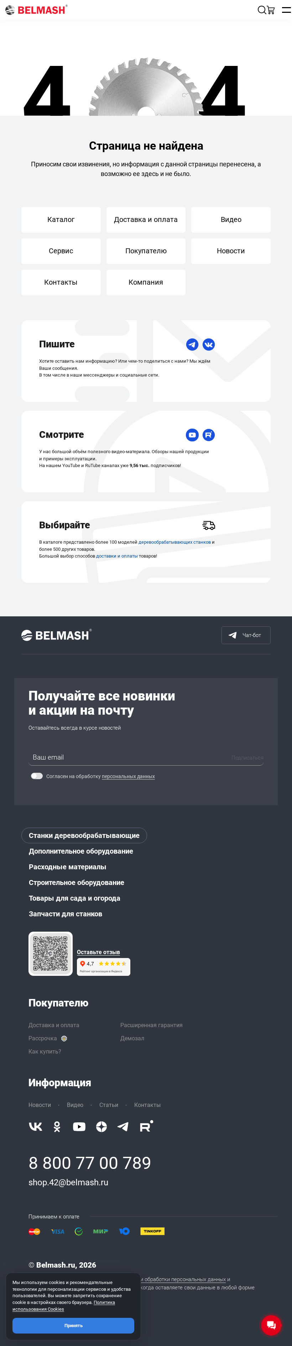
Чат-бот (252, 635)
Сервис (61, 251)
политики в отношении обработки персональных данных (157, 1279)
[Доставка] (208, 525)
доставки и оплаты (117, 556)
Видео (231, 219)
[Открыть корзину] (270, 9)
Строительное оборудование (76, 882)
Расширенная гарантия (151, 1025)
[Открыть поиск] (262, 9)
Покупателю (146, 251)
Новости (231, 251)
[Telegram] (192, 344)
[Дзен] (101, 1126)
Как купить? (44, 1051)
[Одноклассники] (57, 1126)
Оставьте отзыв (98, 952)
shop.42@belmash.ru (68, 1182)
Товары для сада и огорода (74, 898)
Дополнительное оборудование (81, 851)
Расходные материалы (67, 867)
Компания (146, 282)
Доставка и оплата (146, 219)
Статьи (108, 1105)
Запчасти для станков (65, 914)
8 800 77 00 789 (89, 1163)
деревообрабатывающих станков (175, 542)
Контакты (61, 282)
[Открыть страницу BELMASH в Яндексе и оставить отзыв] (50, 954)
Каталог (60, 219)
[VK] (208, 344)
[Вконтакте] (35, 1126)
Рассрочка (42, 1038)
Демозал (132, 1038)
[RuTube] (208, 435)
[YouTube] (192, 435)
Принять (73, 1325)
